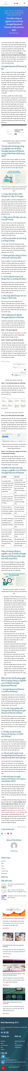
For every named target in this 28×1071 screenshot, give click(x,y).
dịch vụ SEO (16, 812)
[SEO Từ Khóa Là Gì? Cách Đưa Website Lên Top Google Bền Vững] (3, 891)
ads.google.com (18, 333)
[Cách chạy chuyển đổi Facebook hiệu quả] (3, 885)
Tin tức (11, 10)
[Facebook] (2, 833)
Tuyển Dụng (4, 871)
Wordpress (4, 873)
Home (6, 10)
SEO (2, 863)
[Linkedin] (11, 833)
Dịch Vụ (3, 861)
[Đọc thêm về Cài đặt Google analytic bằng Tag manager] (14, 910)
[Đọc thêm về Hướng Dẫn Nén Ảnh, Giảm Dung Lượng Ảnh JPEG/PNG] (14, 937)
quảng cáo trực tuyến (15, 810)
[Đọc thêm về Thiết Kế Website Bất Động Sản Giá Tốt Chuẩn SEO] (14, 994)
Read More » (6, 928)
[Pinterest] (8, 833)
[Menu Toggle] (24, 3)
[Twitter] (5, 833)
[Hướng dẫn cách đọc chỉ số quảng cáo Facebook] (3, 897)
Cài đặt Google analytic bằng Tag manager (13, 918)
